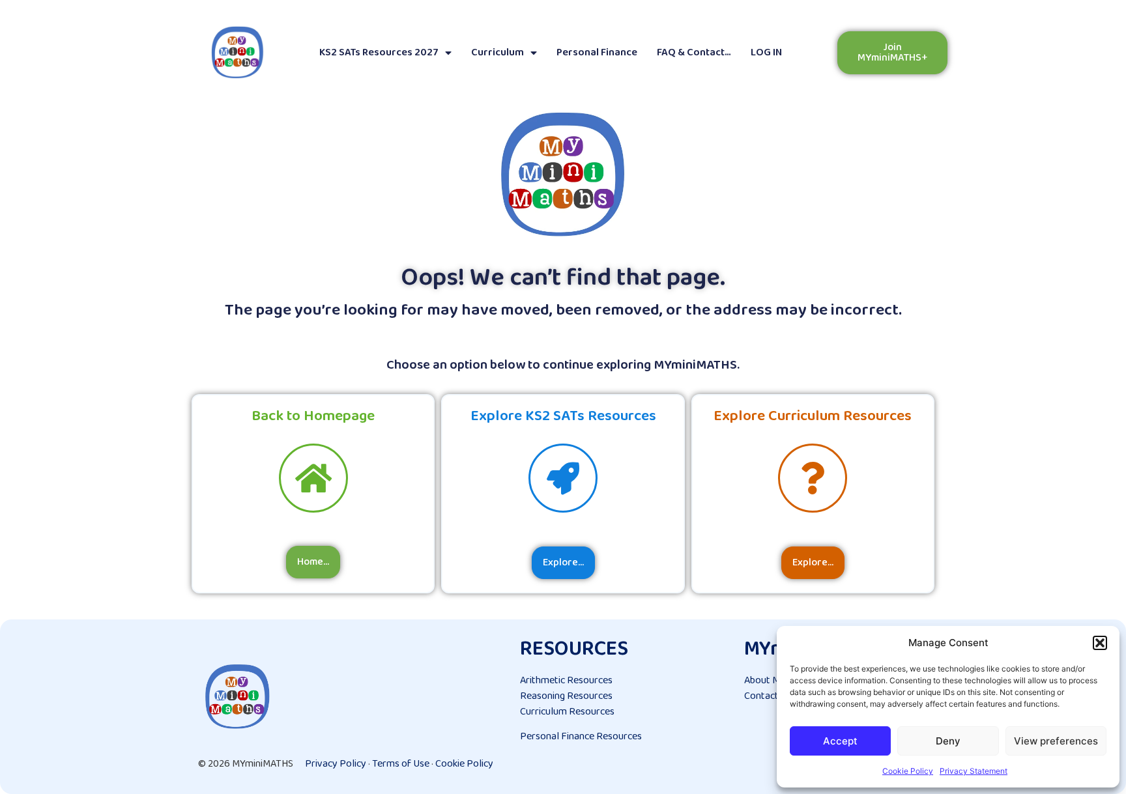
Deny (948, 741)
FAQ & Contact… (694, 52)
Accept (840, 741)
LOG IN (766, 52)
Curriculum (497, 52)
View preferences (1056, 741)
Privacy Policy (335, 764)
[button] (1099, 642)
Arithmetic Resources (566, 680)
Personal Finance (596, 52)
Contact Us (768, 696)
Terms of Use (400, 764)
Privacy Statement (973, 771)
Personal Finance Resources (581, 736)
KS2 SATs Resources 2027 (379, 52)
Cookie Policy (907, 771)
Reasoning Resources (566, 696)
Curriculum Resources (567, 711)
